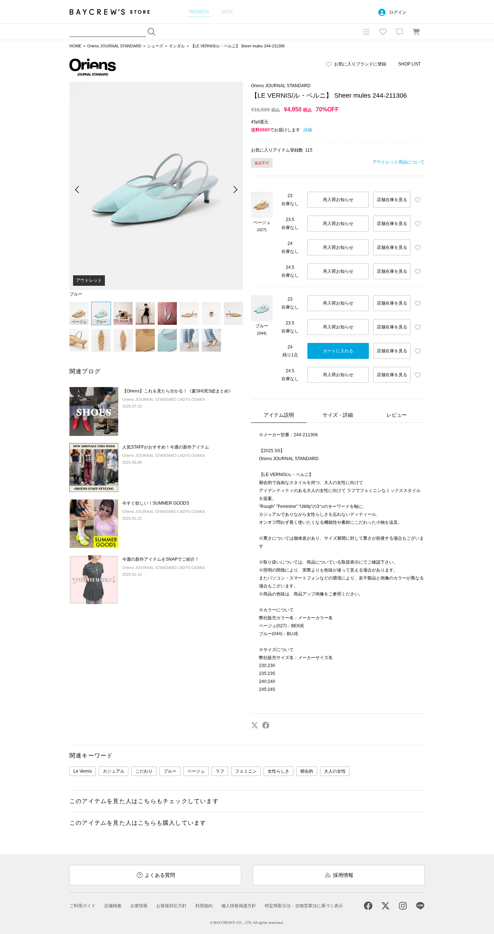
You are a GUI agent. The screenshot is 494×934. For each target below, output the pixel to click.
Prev (77, 190)
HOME (75, 46)
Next (235, 190)
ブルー (169, 771)
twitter (254, 725)
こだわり (144, 771)
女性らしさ (278, 771)
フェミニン (246, 771)
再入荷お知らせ (338, 199)
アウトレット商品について (398, 162)
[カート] (416, 32)
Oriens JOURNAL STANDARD (114, 46)
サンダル (177, 46)
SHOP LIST (409, 64)
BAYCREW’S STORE (114, 12)
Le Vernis (82, 771)
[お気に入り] (383, 32)
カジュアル (113, 771)
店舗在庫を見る (392, 199)
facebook (265, 725)
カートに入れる (338, 350)
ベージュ (196, 771)
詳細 (307, 129)
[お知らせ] (399, 32)
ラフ (220, 771)
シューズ (155, 46)
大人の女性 (335, 771)
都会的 (306, 771)
